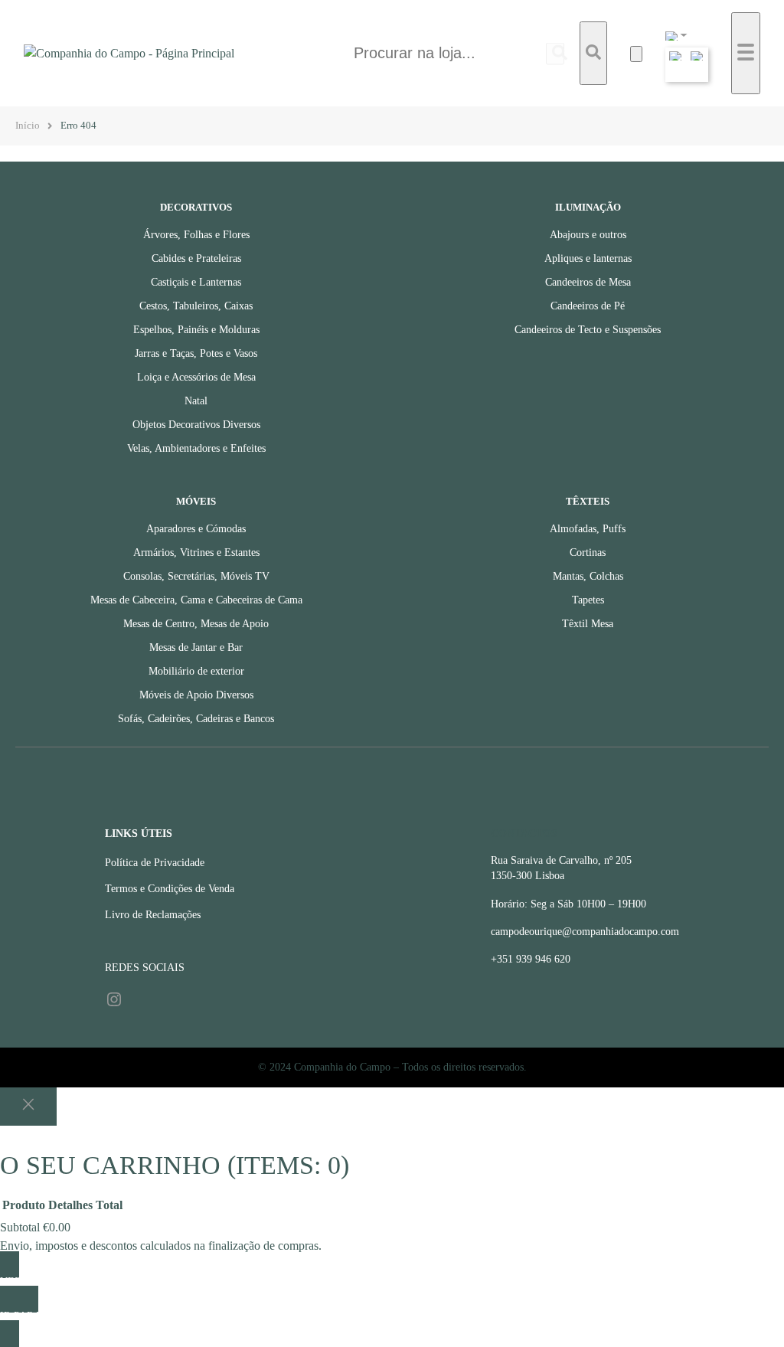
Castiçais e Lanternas (196, 282)
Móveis (196, 501)
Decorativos (196, 207)
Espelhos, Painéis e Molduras (196, 329)
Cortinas (588, 552)
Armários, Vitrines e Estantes (196, 552)
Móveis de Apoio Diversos (196, 695)
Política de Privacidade (154, 862)
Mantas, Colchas (588, 576)
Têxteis (587, 501)
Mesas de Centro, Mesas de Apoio (196, 623)
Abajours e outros (588, 234)
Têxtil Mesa (587, 623)
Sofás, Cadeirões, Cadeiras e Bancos (196, 718)
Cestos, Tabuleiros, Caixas (196, 306)
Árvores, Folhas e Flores (196, 234)
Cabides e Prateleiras (196, 258)
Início (27, 125)
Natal (196, 401)
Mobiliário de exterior (196, 671)
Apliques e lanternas (588, 258)
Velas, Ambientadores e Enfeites (196, 448)
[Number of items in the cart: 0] (636, 54)
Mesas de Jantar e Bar (196, 647)
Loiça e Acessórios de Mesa (196, 377)
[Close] (28, 1106)
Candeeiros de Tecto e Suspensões (587, 329)
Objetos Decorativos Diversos (196, 424)
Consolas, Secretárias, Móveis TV (196, 576)
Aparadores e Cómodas (196, 529)
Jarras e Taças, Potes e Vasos (196, 353)
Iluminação (588, 207)
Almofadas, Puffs (588, 529)
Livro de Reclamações (153, 914)
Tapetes (588, 600)
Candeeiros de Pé (587, 306)
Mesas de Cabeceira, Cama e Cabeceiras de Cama (196, 600)
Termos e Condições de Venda (169, 888)
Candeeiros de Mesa (588, 282)
